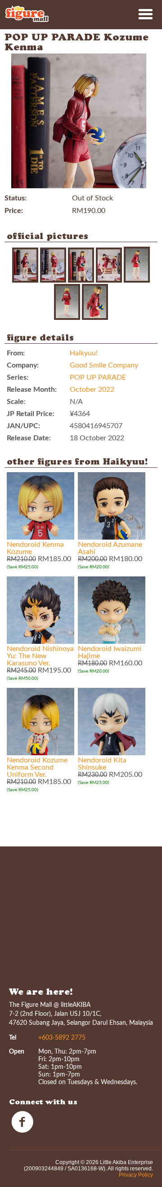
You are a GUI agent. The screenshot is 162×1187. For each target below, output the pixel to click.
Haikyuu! (84, 353)
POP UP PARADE (98, 377)
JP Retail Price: (30, 413)
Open (16, 1052)
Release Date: (29, 438)
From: (16, 353)
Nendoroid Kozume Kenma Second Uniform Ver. (37, 767)
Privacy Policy (136, 1175)
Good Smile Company (104, 365)
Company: (23, 365)
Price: (13, 210)
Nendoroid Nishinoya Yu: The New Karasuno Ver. (40, 656)
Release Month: (32, 389)
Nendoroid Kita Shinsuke (102, 764)
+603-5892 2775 (62, 1038)
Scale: (16, 401)
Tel (12, 1038)
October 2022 (92, 389)
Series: (17, 377)
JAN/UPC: (23, 426)
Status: (15, 198)
